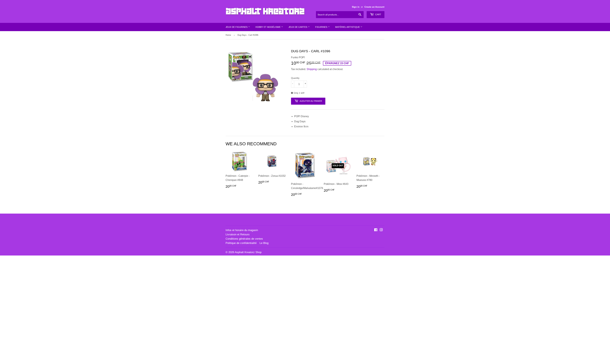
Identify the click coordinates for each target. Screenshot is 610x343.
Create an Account (374, 7)
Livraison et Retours (238, 234)
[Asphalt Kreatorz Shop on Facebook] (375, 230)
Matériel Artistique (347, 27)
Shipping (312, 69)
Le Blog (264, 243)
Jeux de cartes (298, 27)
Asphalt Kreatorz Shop (248, 252)
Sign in (355, 7)
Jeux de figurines (237, 27)
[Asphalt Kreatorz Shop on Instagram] (381, 230)
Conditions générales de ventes (244, 238)
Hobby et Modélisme (268, 27)
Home (228, 35)
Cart (378, 14)
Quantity (295, 78)
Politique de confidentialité (241, 243)
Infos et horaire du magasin (242, 230)
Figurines (321, 27)
